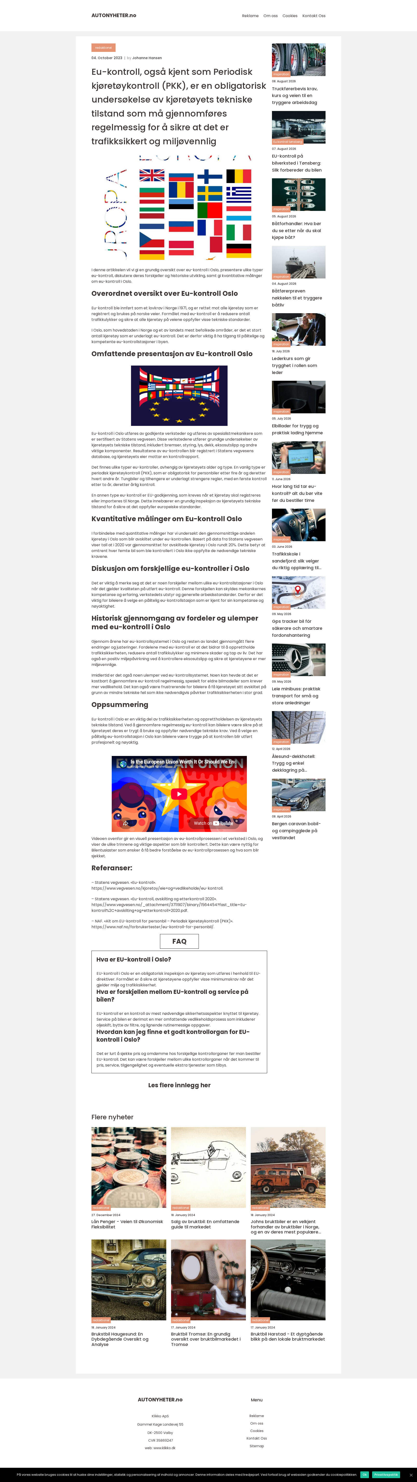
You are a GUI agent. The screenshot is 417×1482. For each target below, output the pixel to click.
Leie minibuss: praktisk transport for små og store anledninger (296, 696)
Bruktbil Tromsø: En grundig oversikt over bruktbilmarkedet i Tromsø (206, 1339)
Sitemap (257, 1446)
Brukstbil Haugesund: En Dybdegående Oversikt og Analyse (119, 1339)
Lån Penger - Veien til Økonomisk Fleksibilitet (127, 1224)
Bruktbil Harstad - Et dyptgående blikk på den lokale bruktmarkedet (288, 1336)
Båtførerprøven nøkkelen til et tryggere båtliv (297, 298)
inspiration (281, 74)
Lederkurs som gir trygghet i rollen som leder (294, 365)
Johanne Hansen (147, 58)
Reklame (250, 16)
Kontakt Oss (314, 16)
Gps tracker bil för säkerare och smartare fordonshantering (297, 628)
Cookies (290, 16)
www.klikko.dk (164, 1448)
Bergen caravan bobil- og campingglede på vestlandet (296, 831)
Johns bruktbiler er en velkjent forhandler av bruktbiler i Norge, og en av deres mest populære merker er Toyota (285, 1227)
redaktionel (103, 48)
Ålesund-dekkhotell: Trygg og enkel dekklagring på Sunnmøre (293, 763)
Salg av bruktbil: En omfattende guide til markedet (205, 1224)
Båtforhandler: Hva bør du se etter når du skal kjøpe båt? (296, 230)
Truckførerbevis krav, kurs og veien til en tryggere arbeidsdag (295, 95)
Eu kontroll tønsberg (287, 141)
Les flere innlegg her (179, 1085)
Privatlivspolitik (386, 1475)
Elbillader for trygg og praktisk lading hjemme (297, 429)
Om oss (271, 16)
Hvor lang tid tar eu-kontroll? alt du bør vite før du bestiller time (297, 493)
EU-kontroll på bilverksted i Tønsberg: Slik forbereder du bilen (297, 163)
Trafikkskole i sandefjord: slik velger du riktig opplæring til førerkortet (295, 561)
